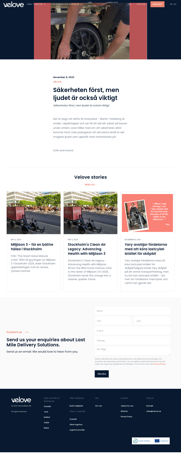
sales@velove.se (153, 411)
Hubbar (47, 417)
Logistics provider (77, 430)
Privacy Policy (159, 364)
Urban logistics (76, 424)
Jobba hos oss (127, 406)
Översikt (47, 406)
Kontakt (157, 4)
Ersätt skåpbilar (76, 406)
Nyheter (124, 411)
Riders (46, 428)
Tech (46, 412)
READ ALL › (90, 184)
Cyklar (46, 422)
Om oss (98, 406)
